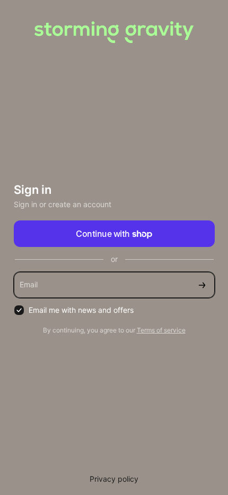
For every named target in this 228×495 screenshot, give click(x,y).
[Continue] (202, 285)
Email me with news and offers (81, 309)
